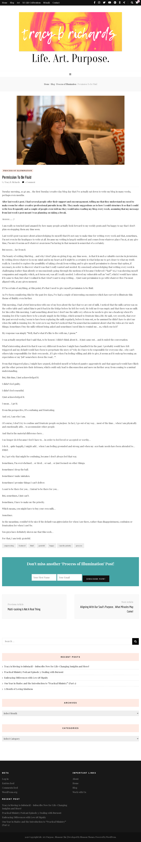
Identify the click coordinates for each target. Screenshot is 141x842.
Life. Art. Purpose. (70, 58)
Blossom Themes (87, 837)
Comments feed (10, 787)
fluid (32, 545)
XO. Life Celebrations (31, 2)
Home (4, 2)
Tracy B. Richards (12, 182)
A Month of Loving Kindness (18, 689)
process (79, 545)
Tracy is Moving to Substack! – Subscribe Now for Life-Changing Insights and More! (46, 666)
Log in (5, 778)
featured (22, 545)
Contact (56, 2)
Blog (12, 2)
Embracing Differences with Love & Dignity (26, 677)
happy (52, 545)
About (75, 778)
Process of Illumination (17, 170)
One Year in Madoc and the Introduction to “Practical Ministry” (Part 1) (40, 683)
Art (18, 2)
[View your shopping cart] (136, 2)
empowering (9, 545)
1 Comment (30, 182)
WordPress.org (9, 792)
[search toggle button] (132, 3)
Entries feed (8, 783)
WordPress (111, 837)
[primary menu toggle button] (70, 74)
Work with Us (79, 792)
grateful (42, 545)
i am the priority (65, 545)
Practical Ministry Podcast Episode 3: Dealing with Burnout (33, 672)
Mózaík (46, 2)
